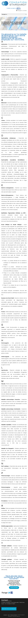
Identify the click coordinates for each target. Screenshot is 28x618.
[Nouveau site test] (14, 3)
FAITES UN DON (14, 587)
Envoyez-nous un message (9, 608)
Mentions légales (13, 614)
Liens (9, 614)
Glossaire (5, 614)
